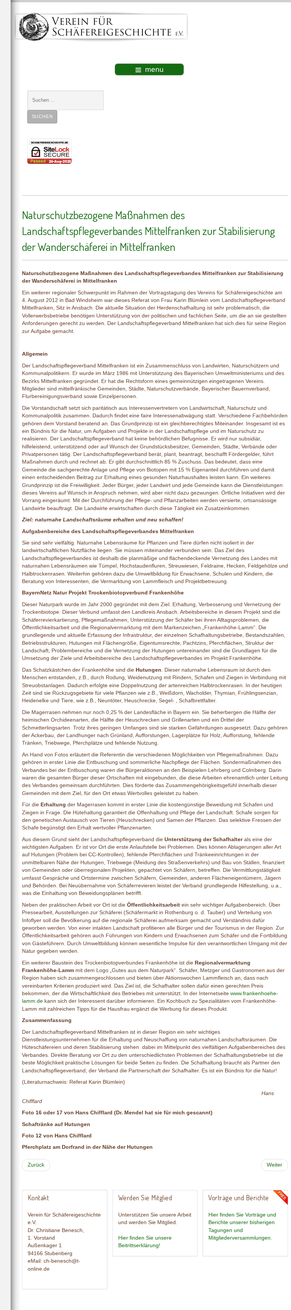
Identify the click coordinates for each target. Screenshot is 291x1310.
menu (154, 69)
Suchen (42, 116)
